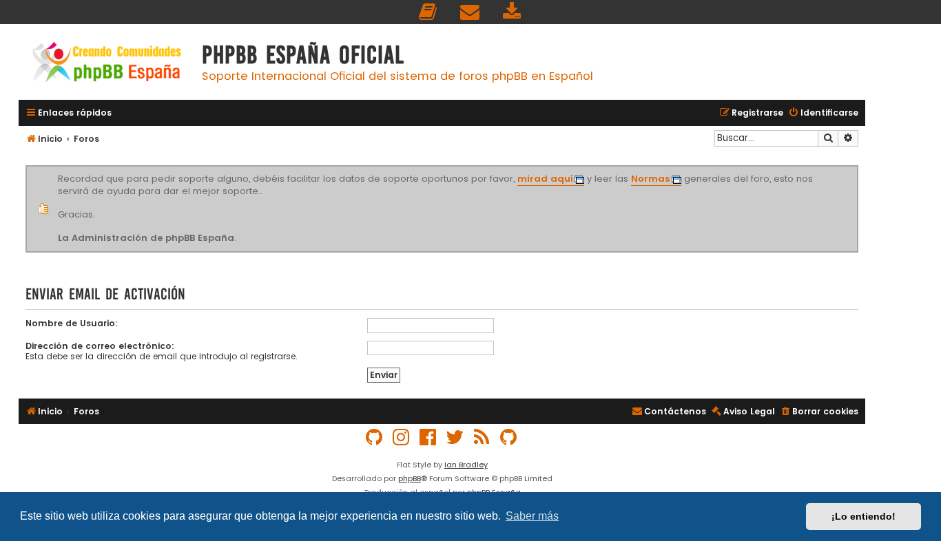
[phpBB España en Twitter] (455, 437)
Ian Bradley (466, 464)
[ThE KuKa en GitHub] (509, 437)
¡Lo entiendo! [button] (863, 516)
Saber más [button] (532, 516)
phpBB (409, 478)
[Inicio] (107, 63)
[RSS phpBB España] (482, 437)
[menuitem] (428, 12)
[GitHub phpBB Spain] (374, 437)
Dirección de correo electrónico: (99, 346)
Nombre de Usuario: (71, 323)
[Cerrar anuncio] (856, 168)
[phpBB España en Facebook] (428, 437)
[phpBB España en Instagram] (401, 437)
